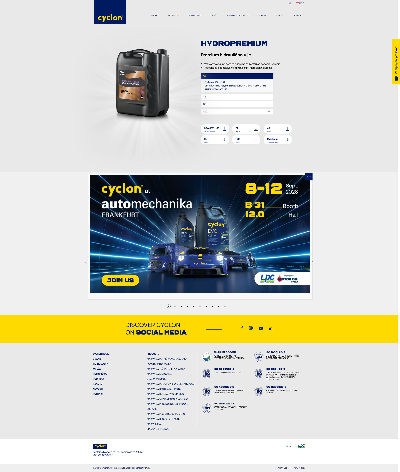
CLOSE (309, 176)
